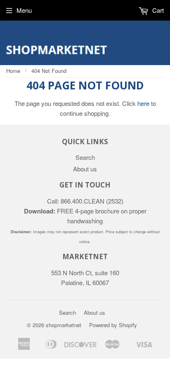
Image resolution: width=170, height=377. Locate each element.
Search (85, 157)
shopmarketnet (63, 325)
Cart (157, 10)
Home (13, 71)
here (143, 103)
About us (85, 168)
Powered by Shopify (113, 325)
